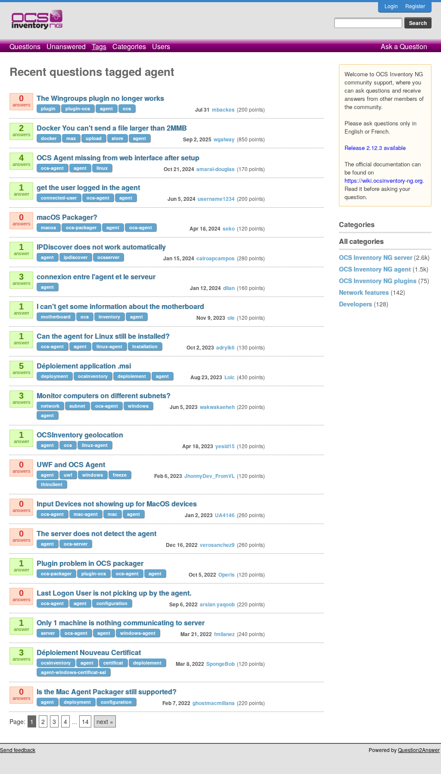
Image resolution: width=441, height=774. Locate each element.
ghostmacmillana (214, 703)
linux (102, 168)
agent (106, 108)
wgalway (224, 139)
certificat (113, 662)
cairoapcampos (215, 258)
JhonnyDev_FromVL (209, 476)
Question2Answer (419, 749)
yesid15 (225, 446)
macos (48, 227)
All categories (361, 241)
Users (161, 46)
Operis (226, 574)
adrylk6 (225, 347)
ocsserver (108, 257)
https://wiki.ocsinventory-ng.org (383, 180)
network (50, 406)
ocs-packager (81, 227)
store (117, 138)
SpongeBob (220, 664)
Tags (99, 46)
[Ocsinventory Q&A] (37, 23)
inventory (109, 316)
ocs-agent (52, 168)
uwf (68, 474)
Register (415, 5)
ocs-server (75, 543)
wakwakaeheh (217, 407)
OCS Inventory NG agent (375, 269)
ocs (127, 108)
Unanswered (66, 46)
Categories (129, 46)
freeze (120, 474)
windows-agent (137, 633)
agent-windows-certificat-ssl (73, 672)
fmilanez (224, 634)
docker (48, 138)
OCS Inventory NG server (375, 257)
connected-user (59, 197)
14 (85, 721)
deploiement (132, 376)
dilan (229, 288)
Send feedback (17, 749)
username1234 (216, 199)
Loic (229, 377)
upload (94, 138)
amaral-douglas (215, 169)
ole (231, 317)
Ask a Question (404, 46)
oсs (85, 316)
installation (145, 346)
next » (104, 721)
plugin (48, 108)
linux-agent (109, 346)
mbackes (223, 109)
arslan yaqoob (217, 604)
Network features (364, 292)
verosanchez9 (217, 545)
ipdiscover (75, 257)
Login (391, 5)
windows (138, 406)
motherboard (56, 316)
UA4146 (225, 515)
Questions (24, 46)
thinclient (51, 484)
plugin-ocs (77, 108)
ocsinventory (93, 376)
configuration (111, 603)
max (71, 138)
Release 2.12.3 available (375, 148)
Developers (355, 304)
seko (229, 228)
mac (112, 514)
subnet (77, 406)
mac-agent (86, 514)
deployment (54, 376)
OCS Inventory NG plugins (377, 280)
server (48, 633)
